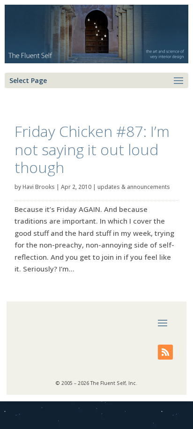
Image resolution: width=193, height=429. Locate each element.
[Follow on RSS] (165, 352)
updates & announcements (133, 187)
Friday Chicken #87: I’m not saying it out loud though (92, 149)
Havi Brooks (38, 187)
